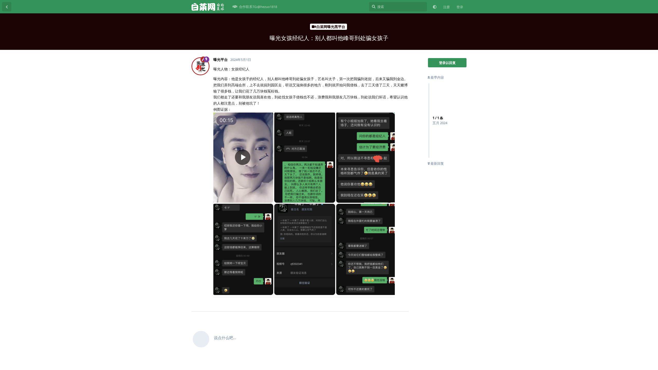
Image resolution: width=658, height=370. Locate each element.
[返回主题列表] (6, 6)
